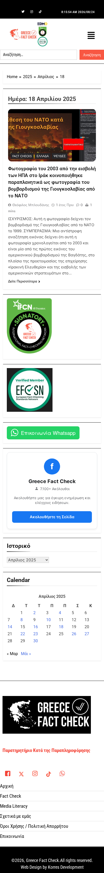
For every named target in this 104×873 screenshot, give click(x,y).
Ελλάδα (43, 156)
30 (35, 640)
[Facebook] (14, 12)
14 (10, 626)
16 (35, 626)
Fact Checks (22, 156)
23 (35, 633)
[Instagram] (31, 12)
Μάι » (26, 653)
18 (61, 626)
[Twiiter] (23, 12)
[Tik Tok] (40, 12)
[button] (91, 35)
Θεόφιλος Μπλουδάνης (30, 204)
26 (74, 633)
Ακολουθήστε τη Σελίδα (52, 516)
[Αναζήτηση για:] (38, 55)
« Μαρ (12, 653)
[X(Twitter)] (21, 772)
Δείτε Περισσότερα (22, 281)
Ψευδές (60, 156)
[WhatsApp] (62, 772)
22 (22, 633)
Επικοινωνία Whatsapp (48, 432)
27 (87, 633)
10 (48, 619)
